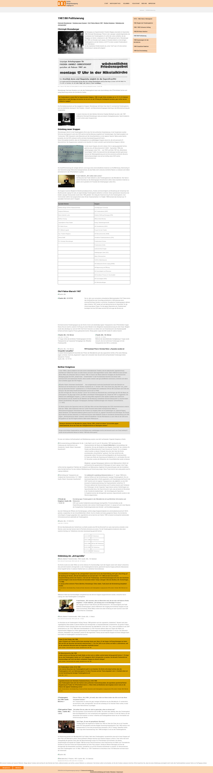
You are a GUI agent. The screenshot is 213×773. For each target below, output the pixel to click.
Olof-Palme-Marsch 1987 (95, 23)
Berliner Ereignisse (109, 23)
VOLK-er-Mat (136, 3)
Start (106, 3)
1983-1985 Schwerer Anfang (142, 27)
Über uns (144, 3)
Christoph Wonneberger (65, 23)
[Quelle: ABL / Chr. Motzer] (66, 335)
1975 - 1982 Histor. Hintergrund (143, 19)
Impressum (152, 3)
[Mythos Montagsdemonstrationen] (68, 3)
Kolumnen (126, 3)
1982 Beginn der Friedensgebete (143, 23)
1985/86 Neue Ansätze (140, 31)
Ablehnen (18, 767)
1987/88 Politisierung (140, 36)
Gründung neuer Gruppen (80, 23)
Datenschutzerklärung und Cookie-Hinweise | (103, 772)
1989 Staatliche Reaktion (141, 46)
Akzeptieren (6, 767)
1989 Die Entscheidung (140, 50)
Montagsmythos (115, 3)
